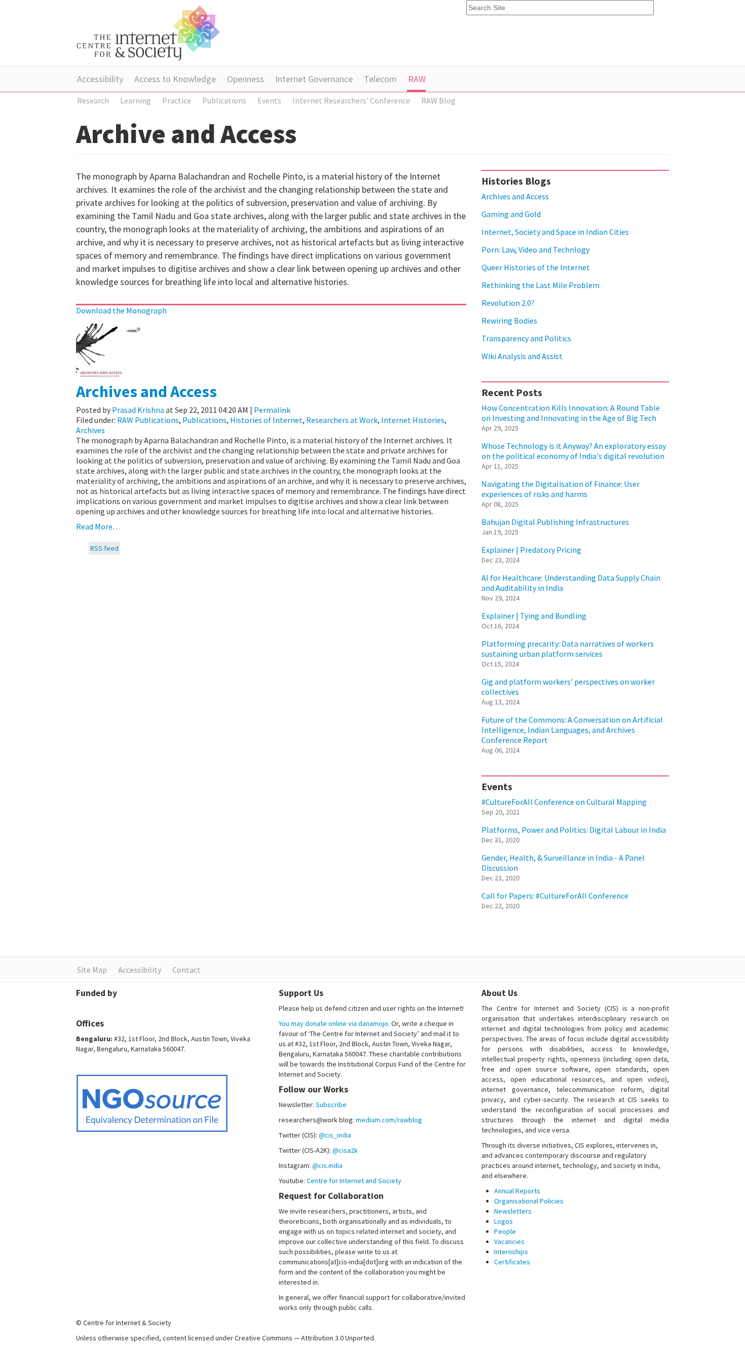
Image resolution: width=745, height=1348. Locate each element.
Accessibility (100, 79)
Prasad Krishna (138, 410)
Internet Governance (314, 79)
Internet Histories (412, 420)
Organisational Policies (529, 1200)
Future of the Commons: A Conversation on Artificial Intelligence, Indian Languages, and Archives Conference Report (572, 730)
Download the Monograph (121, 310)
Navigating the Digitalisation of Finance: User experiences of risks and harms (560, 489)
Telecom (380, 79)
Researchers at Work (342, 420)
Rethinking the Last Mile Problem (540, 285)
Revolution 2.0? (508, 303)
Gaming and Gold (511, 214)
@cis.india (327, 1165)
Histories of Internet (266, 420)
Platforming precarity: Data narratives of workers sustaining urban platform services (567, 648)
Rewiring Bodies (509, 320)
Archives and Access (146, 391)
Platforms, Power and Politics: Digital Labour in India (573, 830)
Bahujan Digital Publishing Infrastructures (555, 522)
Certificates (512, 1261)
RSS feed (104, 548)
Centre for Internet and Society (354, 1180)
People (505, 1231)
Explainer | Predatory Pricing (531, 550)
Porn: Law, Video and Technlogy (535, 249)
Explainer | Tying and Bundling (533, 616)
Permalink (272, 410)
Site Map (92, 970)
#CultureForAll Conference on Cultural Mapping (564, 802)
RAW (417, 79)
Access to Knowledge (175, 79)
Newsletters (513, 1211)
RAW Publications (148, 420)
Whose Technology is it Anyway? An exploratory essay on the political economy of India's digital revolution (573, 451)
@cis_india (335, 1135)
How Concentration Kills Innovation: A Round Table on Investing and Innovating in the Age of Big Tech (570, 413)
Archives (90, 430)
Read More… (98, 526)
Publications (204, 420)
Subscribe (331, 1104)
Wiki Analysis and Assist (522, 356)
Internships (511, 1251)
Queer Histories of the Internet (535, 267)
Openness (245, 79)
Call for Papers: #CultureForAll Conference (554, 896)
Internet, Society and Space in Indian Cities (555, 232)
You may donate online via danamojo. (334, 1023)
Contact (186, 970)
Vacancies (509, 1241)
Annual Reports (517, 1190)
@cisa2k (345, 1150)
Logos (503, 1221)
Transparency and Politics (526, 338)
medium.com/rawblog (389, 1119)
